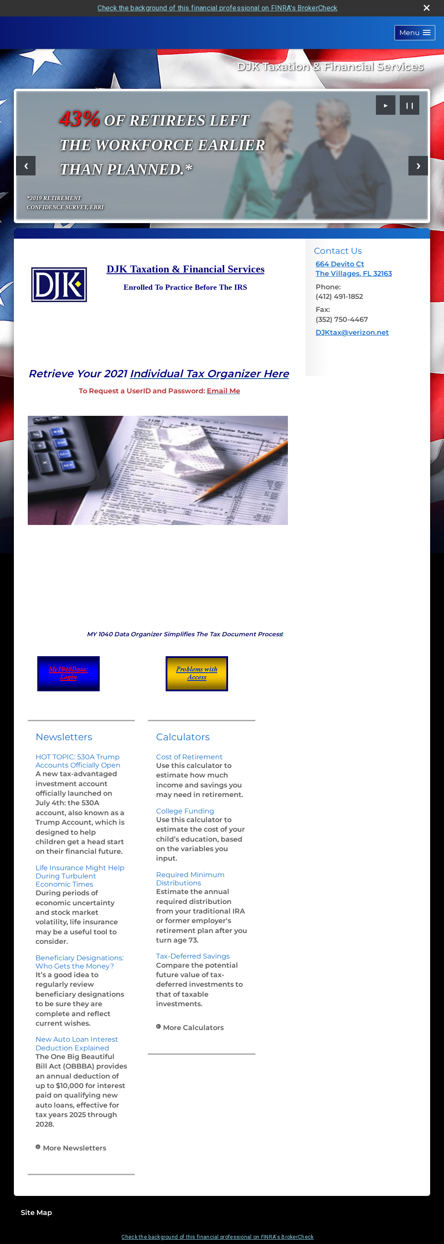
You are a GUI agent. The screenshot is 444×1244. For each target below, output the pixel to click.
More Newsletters (74, 1148)
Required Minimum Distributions (190, 879)
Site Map (36, 1212)
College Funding (185, 811)
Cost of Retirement (189, 757)
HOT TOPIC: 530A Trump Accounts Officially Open (78, 761)
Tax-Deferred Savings (193, 956)
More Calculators (193, 1028)
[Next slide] (418, 165)
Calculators (183, 737)
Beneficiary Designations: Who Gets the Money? (80, 962)
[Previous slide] (26, 165)
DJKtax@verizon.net (352, 332)
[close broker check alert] (426, 7)
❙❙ (410, 105)
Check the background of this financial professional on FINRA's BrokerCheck (217, 8)
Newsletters (64, 737)
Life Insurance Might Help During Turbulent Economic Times (80, 876)
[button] (415, 32)
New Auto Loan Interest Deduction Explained (77, 1043)
